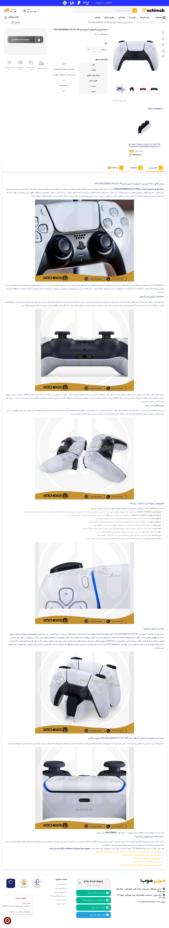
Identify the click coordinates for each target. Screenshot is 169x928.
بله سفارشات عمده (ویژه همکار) (93, 900)
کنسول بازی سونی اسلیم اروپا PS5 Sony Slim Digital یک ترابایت (140, 865)
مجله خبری (121, 17)
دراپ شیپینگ (144, 17)
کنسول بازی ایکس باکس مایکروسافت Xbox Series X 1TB (142, 855)
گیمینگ (139, 22)
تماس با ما (132, 17)
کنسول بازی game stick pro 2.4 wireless (147, 862)
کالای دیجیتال (149, 22)
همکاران (97, 17)
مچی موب (161, 22)
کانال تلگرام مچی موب (97, 915)
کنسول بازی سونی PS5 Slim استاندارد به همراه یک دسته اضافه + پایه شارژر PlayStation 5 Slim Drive (128, 852)
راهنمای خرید (60, 884)
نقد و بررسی (153, 167)
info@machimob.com (149, 902)
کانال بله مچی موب (98, 907)
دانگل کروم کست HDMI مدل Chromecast (147, 858)
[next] (6, 133)
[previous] (163, 133)
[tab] (155, 167)
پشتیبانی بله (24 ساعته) (96, 893)
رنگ (105, 43)
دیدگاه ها (114, 167)
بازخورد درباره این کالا (121, 101)
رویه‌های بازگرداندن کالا (57, 896)
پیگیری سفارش (109, 17)
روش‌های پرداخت (59, 892)
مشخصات (133, 167)
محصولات (158, 17)
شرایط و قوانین (60, 900)
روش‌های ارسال (60, 888)
